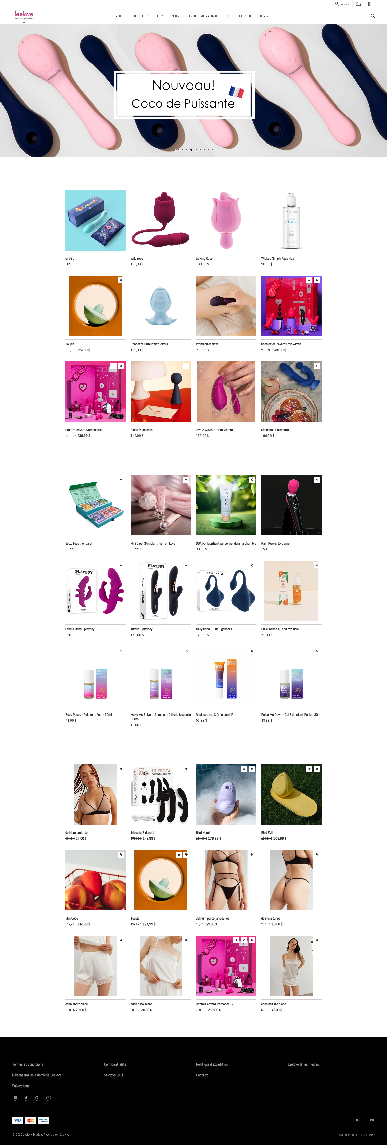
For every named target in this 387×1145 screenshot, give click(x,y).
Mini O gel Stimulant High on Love (153, 531)
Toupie (69, 332)
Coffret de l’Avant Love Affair (281, 332)
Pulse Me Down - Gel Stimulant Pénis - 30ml (291, 702)
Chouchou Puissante (275, 417)
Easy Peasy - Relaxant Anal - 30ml (88, 702)
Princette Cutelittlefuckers (149, 332)
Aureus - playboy (141, 617)
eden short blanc (76, 991)
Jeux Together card (78, 531)
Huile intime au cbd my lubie (280, 617)
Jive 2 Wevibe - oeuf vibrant (214, 417)
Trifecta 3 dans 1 (142, 820)
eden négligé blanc (273, 991)
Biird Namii (203, 820)
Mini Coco (71, 906)
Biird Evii (267, 820)
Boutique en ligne (347, 1134)
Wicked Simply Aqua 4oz (277, 246)
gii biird (69, 246)
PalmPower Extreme (275, 531)
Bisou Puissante (142, 417)
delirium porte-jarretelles (212, 906)
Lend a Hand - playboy (79, 617)
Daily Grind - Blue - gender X (214, 617)
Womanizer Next (207, 332)
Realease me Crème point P (214, 702)
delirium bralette (76, 820)
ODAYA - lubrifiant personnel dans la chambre (226, 531)
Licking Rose (204, 246)
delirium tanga (270, 906)
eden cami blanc (141, 991)
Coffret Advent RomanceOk (84, 417)
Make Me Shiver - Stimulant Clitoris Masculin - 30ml (161, 704)
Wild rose (137, 246)
